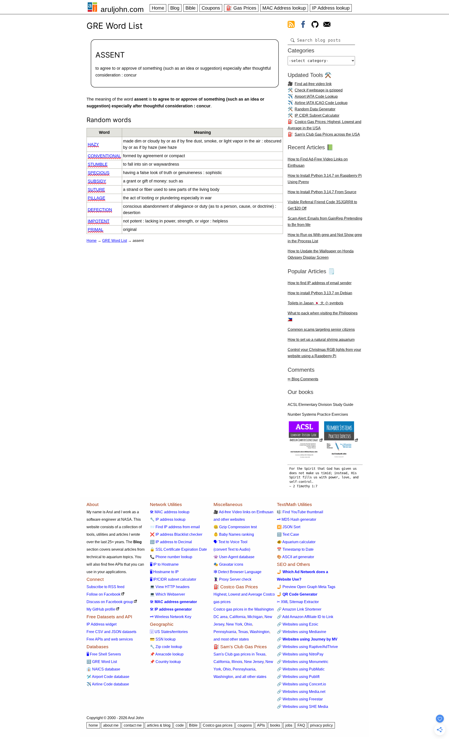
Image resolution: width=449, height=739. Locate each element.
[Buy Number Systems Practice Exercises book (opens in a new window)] (341, 441)
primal (95, 229)
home (93, 725)
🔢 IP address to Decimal (171, 542)
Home (158, 8)
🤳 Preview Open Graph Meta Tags (306, 587)
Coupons (211, 8)
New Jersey (254, 662)
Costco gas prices (217, 725)
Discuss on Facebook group (110, 602)
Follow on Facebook (103, 594)
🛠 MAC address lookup (169, 512)
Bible (190, 8)
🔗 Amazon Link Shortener (299, 609)
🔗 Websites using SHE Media (302, 707)
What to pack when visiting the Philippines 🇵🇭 (323, 316)
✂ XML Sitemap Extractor (298, 602)
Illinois (237, 662)
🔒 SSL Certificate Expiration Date (178, 549)
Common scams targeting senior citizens (321, 329)
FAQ (301, 725)
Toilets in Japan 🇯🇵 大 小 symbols (315, 303)
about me (111, 725)
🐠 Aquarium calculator (296, 542)
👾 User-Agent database (234, 557)
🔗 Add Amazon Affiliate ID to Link (305, 617)
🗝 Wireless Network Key (170, 617)
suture (96, 189)
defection (100, 209)
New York (234, 624)
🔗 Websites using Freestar (300, 699)
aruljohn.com (122, 9)
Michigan (255, 617)
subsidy (97, 181)
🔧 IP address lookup (167, 519)
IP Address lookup (331, 8)
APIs (261, 725)
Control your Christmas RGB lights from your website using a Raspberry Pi (324, 353)
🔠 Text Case (288, 534)
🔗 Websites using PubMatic (301, 669)
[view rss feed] (291, 25)
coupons (245, 725)
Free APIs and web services (110, 639)
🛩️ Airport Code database (108, 677)
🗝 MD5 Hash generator (296, 519)
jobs (288, 725)
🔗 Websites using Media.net (301, 692)
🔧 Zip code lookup (166, 647)
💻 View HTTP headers (169, 587)
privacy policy (321, 725)
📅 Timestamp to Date (295, 549)
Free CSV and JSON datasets (111, 632)
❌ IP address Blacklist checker (176, 534)
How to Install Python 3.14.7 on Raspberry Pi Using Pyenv (325, 179)
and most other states (231, 639)
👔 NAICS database (103, 669)
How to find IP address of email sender (319, 283)
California (237, 617)
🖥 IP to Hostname (164, 564)
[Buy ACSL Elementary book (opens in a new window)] (306, 441)
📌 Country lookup (165, 662)
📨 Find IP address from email (175, 527)
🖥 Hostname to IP (164, 572)
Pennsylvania (225, 632)
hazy (93, 144)
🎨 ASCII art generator (295, 557)
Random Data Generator (315, 109)
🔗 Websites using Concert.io (301, 684)
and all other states (250, 677)
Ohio (248, 624)
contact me (133, 725)
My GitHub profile (101, 609)
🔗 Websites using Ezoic (297, 624)
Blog (174, 8)
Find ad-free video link (313, 84)
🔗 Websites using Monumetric (302, 662)
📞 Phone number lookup (171, 557)
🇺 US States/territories (169, 632)
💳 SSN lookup (163, 639)
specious (98, 172)
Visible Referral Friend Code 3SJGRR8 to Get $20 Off (322, 205)
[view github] (315, 25)
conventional (104, 155)
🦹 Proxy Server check (232, 579)
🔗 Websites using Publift (298, 677)
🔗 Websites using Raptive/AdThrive (307, 647)
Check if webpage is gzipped (319, 90)
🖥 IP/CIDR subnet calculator (173, 579)
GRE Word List (114, 241)
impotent (98, 221)
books (275, 725)
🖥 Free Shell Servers (104, 654)
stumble (98, 164)
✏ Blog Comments (303, 379)
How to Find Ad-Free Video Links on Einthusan (318, 162)
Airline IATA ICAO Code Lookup (321, 103)
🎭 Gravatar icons (228, 564)
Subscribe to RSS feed (105, 587)
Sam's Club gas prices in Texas (239, 654)
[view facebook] (303, 25)
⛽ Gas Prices (241, 8)
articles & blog (158, 725)
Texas (243, 632)
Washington (259, 632)
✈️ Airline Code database (108, 684)
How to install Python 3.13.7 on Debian (320, 293)
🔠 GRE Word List (102, 662)
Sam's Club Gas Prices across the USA (327, 134)
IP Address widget (101, 624)
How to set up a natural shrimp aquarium (321, 340)
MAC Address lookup (284, 8)
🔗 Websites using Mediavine (301, 632)
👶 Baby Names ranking (234, 534)
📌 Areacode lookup (167, 654)
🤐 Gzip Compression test (235, 527)
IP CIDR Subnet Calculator (317, 115)
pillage (96, 198)
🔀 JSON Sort (288, 527)
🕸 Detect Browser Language (237, 572)
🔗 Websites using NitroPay (300, 654)
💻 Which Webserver (167, 594)
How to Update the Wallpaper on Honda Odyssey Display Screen (321, 254)
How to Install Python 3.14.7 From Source (322, 192)
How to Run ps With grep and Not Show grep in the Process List (325, 238)
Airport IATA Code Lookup (316, 96)
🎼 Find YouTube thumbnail (300, 512)
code (180, 725)
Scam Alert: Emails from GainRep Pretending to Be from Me (325, 221)
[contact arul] (326, 25)
